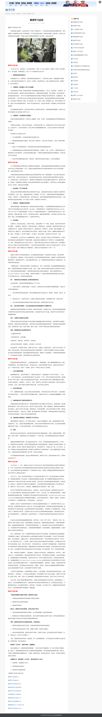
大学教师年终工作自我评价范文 (81, 66)
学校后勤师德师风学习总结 (80, 55)
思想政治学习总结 (78, 22)
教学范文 (75, 77)
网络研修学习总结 (78, 36)
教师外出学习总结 (13, 690)
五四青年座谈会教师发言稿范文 (81, 69)
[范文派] (10, 10)
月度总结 (75, 80)
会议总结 (75, 84)
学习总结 (24, 13)
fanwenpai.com (52, 715)
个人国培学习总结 (78, 29)
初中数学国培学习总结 (79, 33)
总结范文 (18, 13)
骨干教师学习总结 (78, 44)
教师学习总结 (12, 676)
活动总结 (75, 91)
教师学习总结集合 (13, 708)
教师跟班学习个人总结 (14, 705)
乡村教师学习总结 (13, 694)
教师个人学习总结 (78, 51)
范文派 (13, 13)
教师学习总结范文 (13, 683)
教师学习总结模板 (13, 701)
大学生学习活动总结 (78, 47)
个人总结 (75, 88)
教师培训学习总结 (13, 687)
